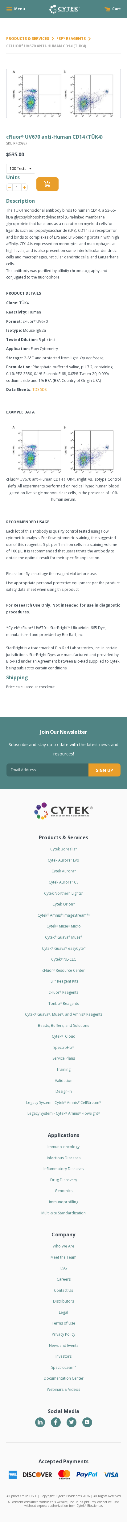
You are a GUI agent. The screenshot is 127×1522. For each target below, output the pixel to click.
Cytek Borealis (63, 849)
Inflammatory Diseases (63, 1168)
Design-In (63, 1091)
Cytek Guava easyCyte (63, 948)
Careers (64, 1279)
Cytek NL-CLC (63, 959)
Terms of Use (63, 1323)
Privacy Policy (63, 1334)
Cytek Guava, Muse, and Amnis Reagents (63, 1014)
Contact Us (63, 1290)
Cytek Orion (63, 904)
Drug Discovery (63, 1180)
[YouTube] (87, 1422)
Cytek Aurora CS (63, 882)
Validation (63, 1080)
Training (63, 1069)
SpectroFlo (63, 1047)
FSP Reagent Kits (63, 981)
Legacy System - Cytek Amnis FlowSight (63, 1113)
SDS (43, 389)
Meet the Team (63, 1257)
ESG (63, 1268)
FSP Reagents (71, 38)
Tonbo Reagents (63, 1003)
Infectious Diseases (63, 1158)
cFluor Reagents (63, 992)
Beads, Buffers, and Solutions (63, 1025)
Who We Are (63, 1246)
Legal (63, 1312)
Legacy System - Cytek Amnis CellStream (63, 1102)
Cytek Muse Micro (64, 926)
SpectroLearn (63, 1367)
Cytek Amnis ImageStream (64, 915)
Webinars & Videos (63, 1389)
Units (13, 177)
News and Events (63, 1345)
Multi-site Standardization (63, 1213)
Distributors (63, 1301)
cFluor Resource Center (63, 970)
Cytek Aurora (63, 871)
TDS (35, 389)
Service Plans (63, 1058)
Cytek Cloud (64, 1036)
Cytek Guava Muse (63, 937)
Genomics (63, 1190)
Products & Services (27, 38)
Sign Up (104, 770)
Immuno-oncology (63, 1146)
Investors (63, 1356)
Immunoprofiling (63, 1201)
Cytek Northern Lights (63, 893)
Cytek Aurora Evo (63, 860)
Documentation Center (64, 1378)
